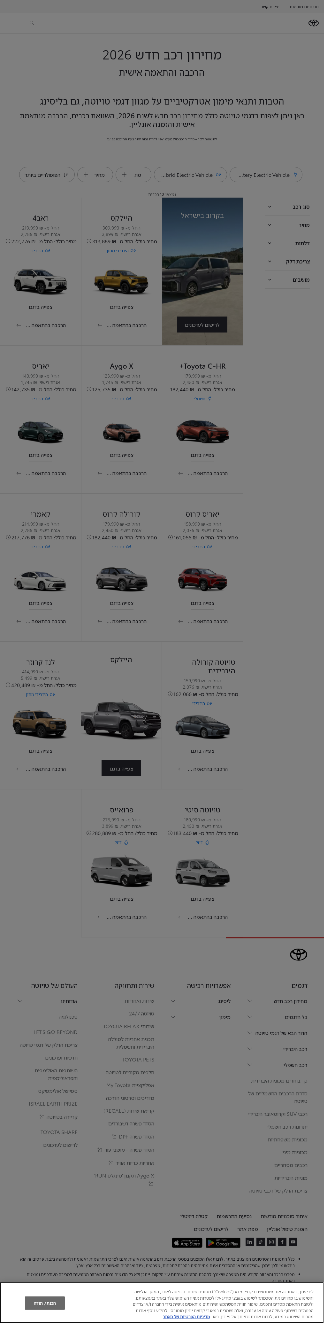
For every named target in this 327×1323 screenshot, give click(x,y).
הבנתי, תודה (45, 1303)
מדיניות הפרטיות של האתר (186, 1316)
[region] (162, 1302)
